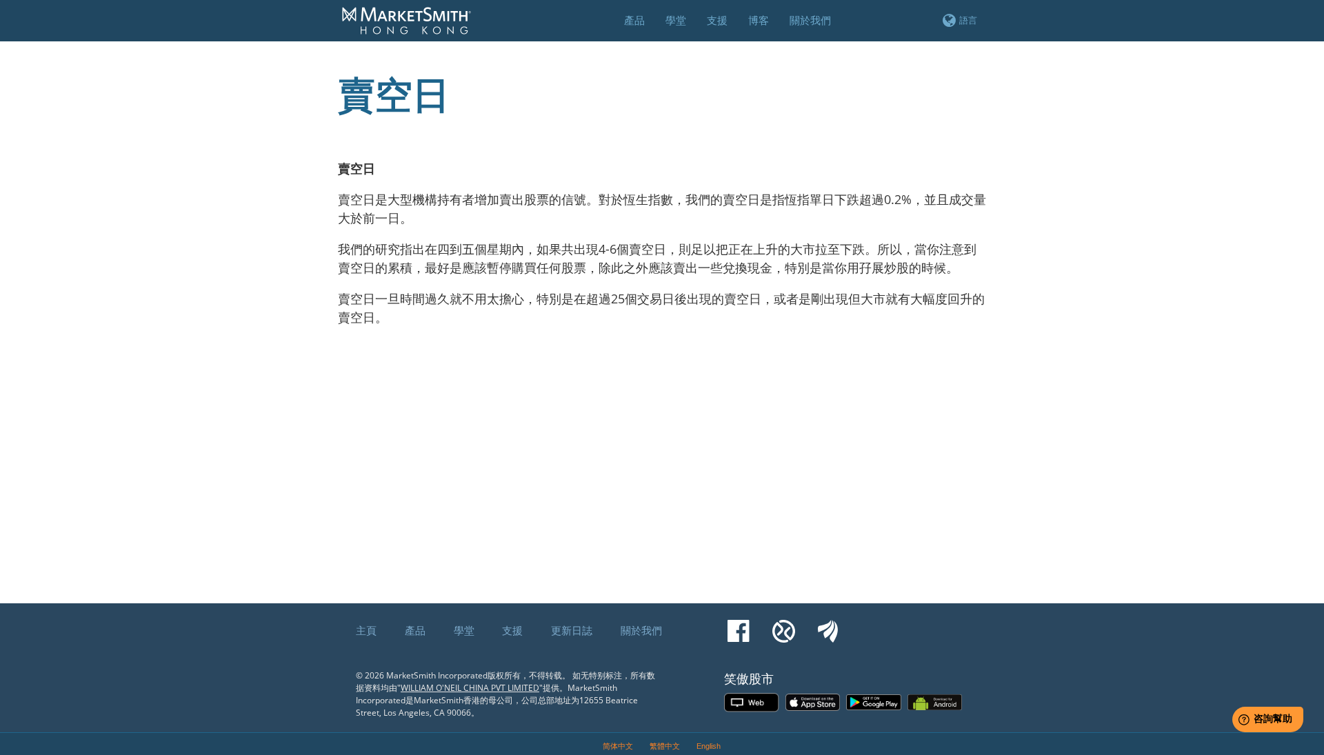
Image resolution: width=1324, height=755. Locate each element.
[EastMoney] (827, 624)
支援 (512, 630)
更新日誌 (571, 630)
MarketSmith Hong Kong (413, 28)
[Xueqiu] (784, 624)
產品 (415, 630)
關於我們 (641, 630)
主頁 (366, 630)
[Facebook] (738, 624)
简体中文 (618, 746)
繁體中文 (665, 746)
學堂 (464, 630)
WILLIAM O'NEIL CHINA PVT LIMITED (470, 688)
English (708, 746)
